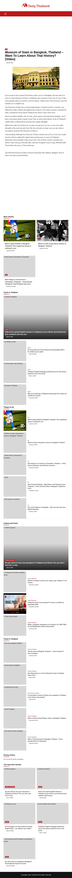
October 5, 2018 (33, 511)
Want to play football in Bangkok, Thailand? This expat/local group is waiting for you (18, 246)
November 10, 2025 (33, 584)
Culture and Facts (10, 560)
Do (6, 49)
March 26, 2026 (32, 354)
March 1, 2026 (32, 375)
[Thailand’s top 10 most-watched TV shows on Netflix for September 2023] (15, 603)
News (7, 856)
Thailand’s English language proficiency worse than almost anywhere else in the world (51, 828)
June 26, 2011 (10, 62)
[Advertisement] (36, 30)
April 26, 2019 (32, 699)
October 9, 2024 (33, 655)
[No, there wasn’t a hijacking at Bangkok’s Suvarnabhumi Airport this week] (19, 848)
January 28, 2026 (10, 865)
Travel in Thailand (32, 649)
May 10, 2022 (32, 677)
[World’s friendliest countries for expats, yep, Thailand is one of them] (15, 581)
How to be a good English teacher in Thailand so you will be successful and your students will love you (52, 793)
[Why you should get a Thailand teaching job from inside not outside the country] (15, 394)
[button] (5, 13)
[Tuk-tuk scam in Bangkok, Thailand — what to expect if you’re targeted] (15, 652)
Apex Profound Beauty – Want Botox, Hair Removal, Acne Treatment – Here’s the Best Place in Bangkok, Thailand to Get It (46, 486)
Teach (7, 329)
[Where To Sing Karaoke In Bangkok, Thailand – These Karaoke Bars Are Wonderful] (15, 740)
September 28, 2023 (34, 606)
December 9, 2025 (33, 397)
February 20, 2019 (33, 720)
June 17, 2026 (9, 567)
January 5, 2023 (33, 628)
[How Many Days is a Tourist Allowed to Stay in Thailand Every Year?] (15, 674)
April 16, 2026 (9, 336)
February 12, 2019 (33, 743)
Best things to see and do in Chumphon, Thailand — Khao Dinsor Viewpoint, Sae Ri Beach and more (18, 282)
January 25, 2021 (10, 250)
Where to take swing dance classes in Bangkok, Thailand (46, 442)
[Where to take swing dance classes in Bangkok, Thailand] (52, 230)
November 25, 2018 (11, 286)
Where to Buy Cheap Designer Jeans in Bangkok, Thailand (47, 718)
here (21, 759)
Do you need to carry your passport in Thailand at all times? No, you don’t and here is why (18, 793)
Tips (29, 693)
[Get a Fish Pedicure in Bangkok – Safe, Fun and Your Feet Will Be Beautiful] (15, 508)
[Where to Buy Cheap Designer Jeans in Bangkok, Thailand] (15, 718)
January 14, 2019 (43, 248)
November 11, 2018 (33, 490)
